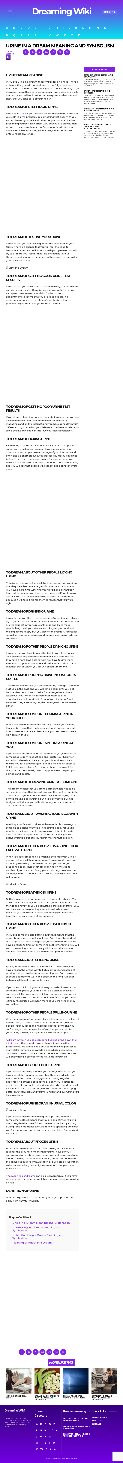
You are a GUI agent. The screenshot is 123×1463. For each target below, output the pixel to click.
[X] (33, 52)
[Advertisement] (42, 184)
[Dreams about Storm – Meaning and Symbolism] (75, 1381)
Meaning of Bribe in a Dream (16, 1397)
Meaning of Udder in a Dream (32, 1242)
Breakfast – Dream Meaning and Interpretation (99, 110)
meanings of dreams (23, 1175)
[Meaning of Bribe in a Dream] (19, 1381)
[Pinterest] (39, 52)
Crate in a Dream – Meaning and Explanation (99, 76)
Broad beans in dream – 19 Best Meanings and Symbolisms (46, 1398)
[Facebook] (26, 52)
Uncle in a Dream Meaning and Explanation (41, 1222)
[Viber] (67, 52)
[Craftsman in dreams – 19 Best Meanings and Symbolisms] (104, 1381)
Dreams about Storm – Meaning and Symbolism (74, 1397)
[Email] (60, 52)
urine (23, 113)
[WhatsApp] (46, 52)
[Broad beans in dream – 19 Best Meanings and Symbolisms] (47, 1381)
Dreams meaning (74, 1411)
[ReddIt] (53, 52)
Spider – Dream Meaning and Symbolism (97, 92)
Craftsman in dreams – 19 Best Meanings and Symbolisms (104, 1398)
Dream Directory (40, 1413)
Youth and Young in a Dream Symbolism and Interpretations (97, 127)
